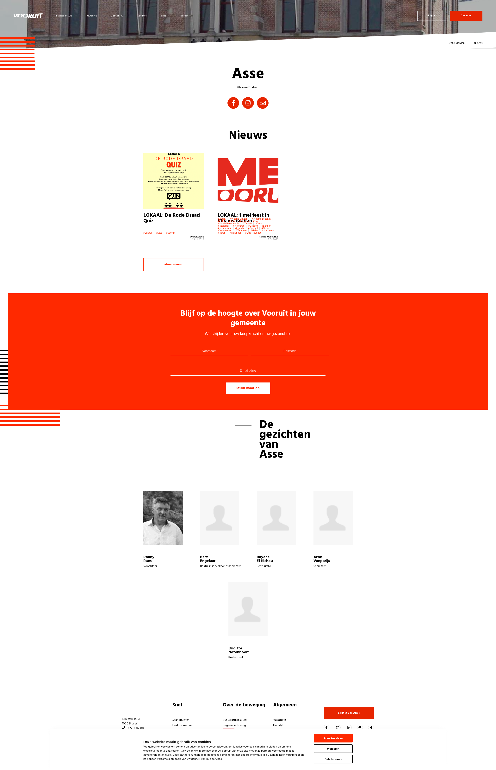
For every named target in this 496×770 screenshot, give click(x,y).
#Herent (222, 232)
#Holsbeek (235, 232)
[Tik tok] (371, 727)
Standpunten (180, 720)
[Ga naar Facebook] (326, 727)
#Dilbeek (253, 225)
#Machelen (268, 230)
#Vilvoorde (239, 225)
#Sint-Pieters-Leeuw (228, 223)
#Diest (259, 223)
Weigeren (333, 748)
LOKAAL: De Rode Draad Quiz (171, 218)
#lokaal (147, 232)
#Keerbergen (225, 228)
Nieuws (478, 43)
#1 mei (221, 221)
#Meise (254, 230)
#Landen (266, 225)
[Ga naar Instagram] (338, 727)
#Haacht (239, 228)
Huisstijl (278, 725)
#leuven (244, 221)
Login (431, 16)
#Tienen (247, 223)
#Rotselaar (223, 225)
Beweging (91, 16)
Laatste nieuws (64, 16)
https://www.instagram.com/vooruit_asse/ (248, 103)
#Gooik (265, 228)
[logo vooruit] (28, 15)
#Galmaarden (225, 230)
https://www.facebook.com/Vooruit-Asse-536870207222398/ (233, 103)
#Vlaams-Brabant (261, 219)
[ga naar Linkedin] (349, 727)
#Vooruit (170, 232)
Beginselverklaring (234, 725)
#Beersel (253, 228)
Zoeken (184, 16)
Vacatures (280, 720)
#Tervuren (241, 230)
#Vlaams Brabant (239, 219)
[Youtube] (360, 727)
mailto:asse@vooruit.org (263, 103)
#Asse (159, 232)
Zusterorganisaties (235, 720)
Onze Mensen (457, 43)
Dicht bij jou (117, 16)
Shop (163, 16)
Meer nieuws (173, 264)
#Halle (232, 221)
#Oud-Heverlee (253, 232)
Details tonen (333, 759)
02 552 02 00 (135, 728)
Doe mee (142, 16)
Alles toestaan (333, 738)
